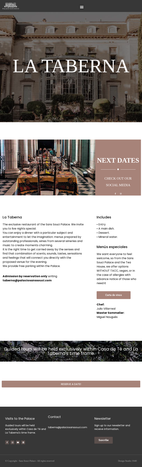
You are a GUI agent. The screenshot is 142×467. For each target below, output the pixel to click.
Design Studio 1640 (127, 461)
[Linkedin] (23, 442)
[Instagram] (121, 194)
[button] (82, 7)
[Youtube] (18, 442)
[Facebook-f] (115, 194)
